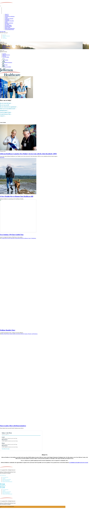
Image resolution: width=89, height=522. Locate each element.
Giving (6, 21)
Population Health (8, 26)
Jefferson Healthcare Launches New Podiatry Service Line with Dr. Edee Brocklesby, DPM (28, 154)
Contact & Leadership (9, 18)
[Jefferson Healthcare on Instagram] (2, 484)
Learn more (12, 506)
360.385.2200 (2, 31)
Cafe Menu (4, 38)
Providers (4, 8)
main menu (4, 7)
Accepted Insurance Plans (5, 114)
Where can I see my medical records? (7, 108)
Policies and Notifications (10, 28)
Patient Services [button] (5, 11)
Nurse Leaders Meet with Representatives (13, 425)
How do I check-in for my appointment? (8, 106)
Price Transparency (6, 480)
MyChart (4, 34)
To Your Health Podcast (9, 29)
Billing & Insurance (6, 35)
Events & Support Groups (5, 112)
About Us (4, 13)
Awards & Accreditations (9, 16)
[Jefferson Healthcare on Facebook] (0, 484)
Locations (4, 12)
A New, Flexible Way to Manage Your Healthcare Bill (16, 196)
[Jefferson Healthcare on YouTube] (4, 484)
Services (4, 9)
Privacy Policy (7, 27)
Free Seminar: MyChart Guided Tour (12, 234)
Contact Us (2, 115)
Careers (6, 17)
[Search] (0, 40)
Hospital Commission (9, 22)
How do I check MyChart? (5, 103)
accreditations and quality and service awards (78, 462)
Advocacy (7, 15)
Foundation (7, 19)
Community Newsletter (9, 20)
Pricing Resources (3, 110)
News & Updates (8, 25)
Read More (2, 157)
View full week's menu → (6, 448)
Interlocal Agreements (6, 479)
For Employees (3, 475)
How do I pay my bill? (4, 105)
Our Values (7, 24)
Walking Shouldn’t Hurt (7, 330)
